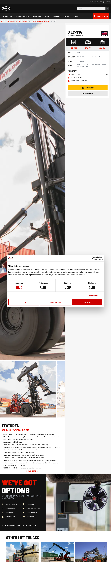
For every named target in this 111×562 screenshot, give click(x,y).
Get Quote (89, 94)
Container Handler (22, 21)
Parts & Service (22, 16)
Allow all (87, 302)
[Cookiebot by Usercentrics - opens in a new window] (93, 258)
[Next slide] (61, 191)
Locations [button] (36, 16)
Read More (31, 471)
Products (10, 21)
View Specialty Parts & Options (17, 525)
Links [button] (75, 16)
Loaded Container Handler (40, 21)
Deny (24, 302)
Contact (67, 16)
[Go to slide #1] (28, 389)
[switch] (43, 287)
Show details (93, 295)
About (48, 16)
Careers (57, 16)
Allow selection (55, 302)
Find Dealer (102, 16)
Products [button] (6, 16)
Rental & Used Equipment (101, 2)
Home (3, 21)
